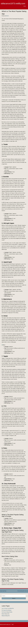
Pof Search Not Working (6, 610)
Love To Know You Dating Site (8, 608)
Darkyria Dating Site (6, 615)
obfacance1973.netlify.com (13, 3)
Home (25, 6)
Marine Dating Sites (5, 613)
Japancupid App (3, 590)
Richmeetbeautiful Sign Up (23, 590)
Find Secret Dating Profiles (7, 612)
